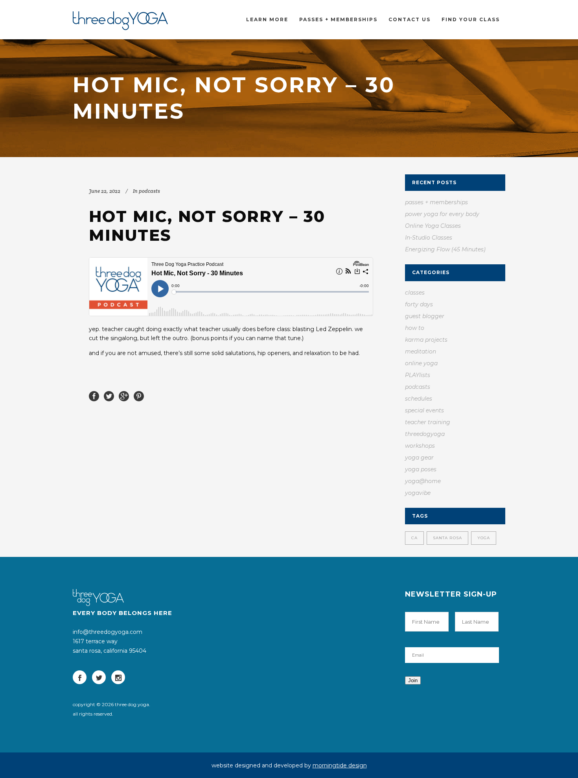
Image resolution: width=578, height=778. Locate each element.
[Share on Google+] (124, 395)
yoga (483, 537)
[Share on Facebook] (94, 395)
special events (424, 410)
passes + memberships (436, 202)
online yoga (421, 363)
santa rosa (447, 537)
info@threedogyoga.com (107, 631)
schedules (418, 398)
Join (413, 680)
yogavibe (418, 492)
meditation (420, 351)
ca (414, 537)
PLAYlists (417, 375)
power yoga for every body (442, 214)
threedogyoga (425, 434)
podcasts (149, 191)
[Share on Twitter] (109, 395)
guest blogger (424, 316)
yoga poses (420, 469)
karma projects (426, 339)
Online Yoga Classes (433, 225)
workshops (420, 445)
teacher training (427, 422)
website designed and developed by (289, 765)
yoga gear (419, 457)
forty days (419, 304)
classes (415, 292)
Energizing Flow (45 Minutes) (445, 249)
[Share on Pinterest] (139, 395)
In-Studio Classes (428, 237)
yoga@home (423, 481)
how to (414, 327)
